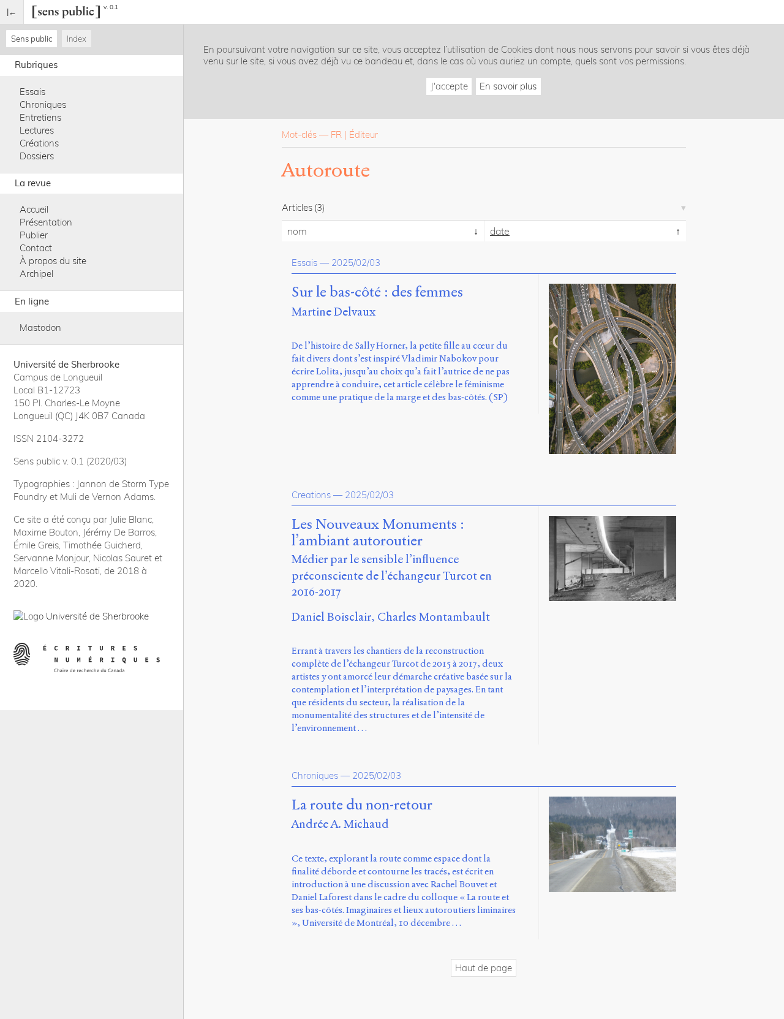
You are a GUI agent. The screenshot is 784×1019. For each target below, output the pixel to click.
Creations (311, 495)
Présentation (46, 222)
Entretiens (40, 117)
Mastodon (40, 327)
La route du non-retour (362, 805)
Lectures (37, 130)
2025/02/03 (355, 262)
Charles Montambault (433, 617)
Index (76, 39)
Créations (39, 143)
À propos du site (53, 261)
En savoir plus (508, 86)
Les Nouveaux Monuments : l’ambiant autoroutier (378, 533)
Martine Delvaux (333, 312)
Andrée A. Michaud (340, 824)
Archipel (36, 273)
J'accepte (449, 86)
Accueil (34, 209)
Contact (36, 248)
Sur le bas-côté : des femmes (377, 292)
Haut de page (483, 968)
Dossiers (37, 156)
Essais (32, 91)
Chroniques (43, 104)
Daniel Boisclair (331, 617)
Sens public (31, 39)
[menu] (12, 12)
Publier (34, 235)
